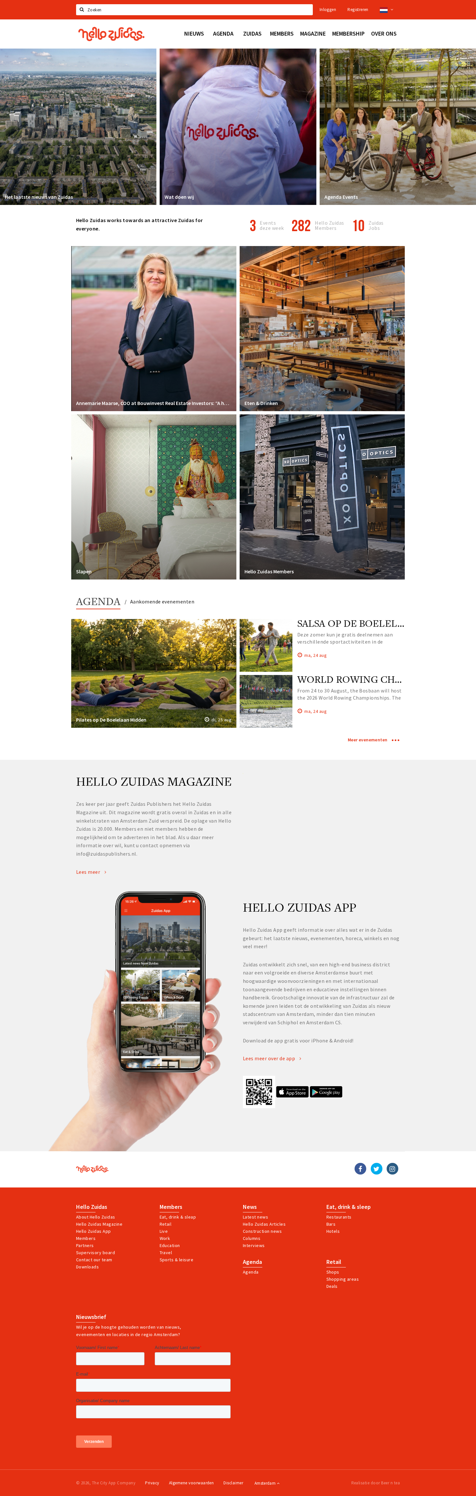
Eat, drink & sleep (348, 1207)
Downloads (87, 1267)
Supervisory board (95, 1252)
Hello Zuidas (91, 1207)
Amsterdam (266, 1483)
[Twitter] (376, 1169)
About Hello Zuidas (95, 1217)
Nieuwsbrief (91, 1317)
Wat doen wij (179, 197)
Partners (85, 1245)
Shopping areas (342, 1279)
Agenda (98, 602)
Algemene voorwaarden (191, 1483)
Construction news (262, 1231)
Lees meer (88, 872)
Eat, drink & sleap (178, 1217)
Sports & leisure (177, 1260)
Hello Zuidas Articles (264, 1224)
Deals (332, 1286)
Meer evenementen (368, 740)
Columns (251, 1238)
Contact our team (94, 1260)
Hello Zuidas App (93, 1231)
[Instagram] (392, 1169)
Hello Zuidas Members (329, 225)
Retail (166, 1224)
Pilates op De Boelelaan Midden (111, 719)
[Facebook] (360, 1169)
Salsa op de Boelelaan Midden (378, 623)
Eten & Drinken (261, 403)
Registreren (357, 9)
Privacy (152, 1483)
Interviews (254, 1245)
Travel (166, 1252)
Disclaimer (233, 1483)
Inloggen (328, 9)
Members (86, 1238)
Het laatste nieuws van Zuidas (39, 197)
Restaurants (339, 1217)
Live (164, 1231)
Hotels (333, 1231)
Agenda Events (341, 197)
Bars (331, 1224)
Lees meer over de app (269, 1058)
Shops (332, 1272)
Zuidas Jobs (376, 225)
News (250, 1207)
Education (170, 1245)
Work (165, 1238)
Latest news (255, 1217)
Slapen (84, 571)
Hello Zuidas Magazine (99, 1224)
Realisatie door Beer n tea (375, 1483)
